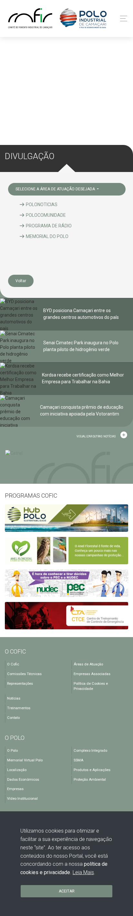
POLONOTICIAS (41, 204)
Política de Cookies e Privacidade (91, 686)
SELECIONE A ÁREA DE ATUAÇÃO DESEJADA (55, 189)
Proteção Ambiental (90, 780)
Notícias (13, 698)
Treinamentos (18, 708)
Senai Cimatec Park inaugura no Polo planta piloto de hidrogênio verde (80, 346)
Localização (16, 770)
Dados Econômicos (23, 780)
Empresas (15, 789)
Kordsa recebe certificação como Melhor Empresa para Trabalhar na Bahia (83, 378)
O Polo (12, 751)
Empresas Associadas (92, 674)
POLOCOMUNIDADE (45, 215)
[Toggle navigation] (122, 18)
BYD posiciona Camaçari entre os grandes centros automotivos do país (81, 314)
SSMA (78, 760)
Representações (20, 684)
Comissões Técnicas (24, 674)
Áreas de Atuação (88, 664)
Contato (13, 718)
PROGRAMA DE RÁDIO (48, 225)
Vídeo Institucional (22, 799)
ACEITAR (67, 891)
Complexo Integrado (90, 751)
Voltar (20, 281)
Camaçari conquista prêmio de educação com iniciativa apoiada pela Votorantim (81, 410)
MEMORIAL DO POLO (46, 236)
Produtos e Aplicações (92, 770)
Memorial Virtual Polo (25, 760)
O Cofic (13, 664)
